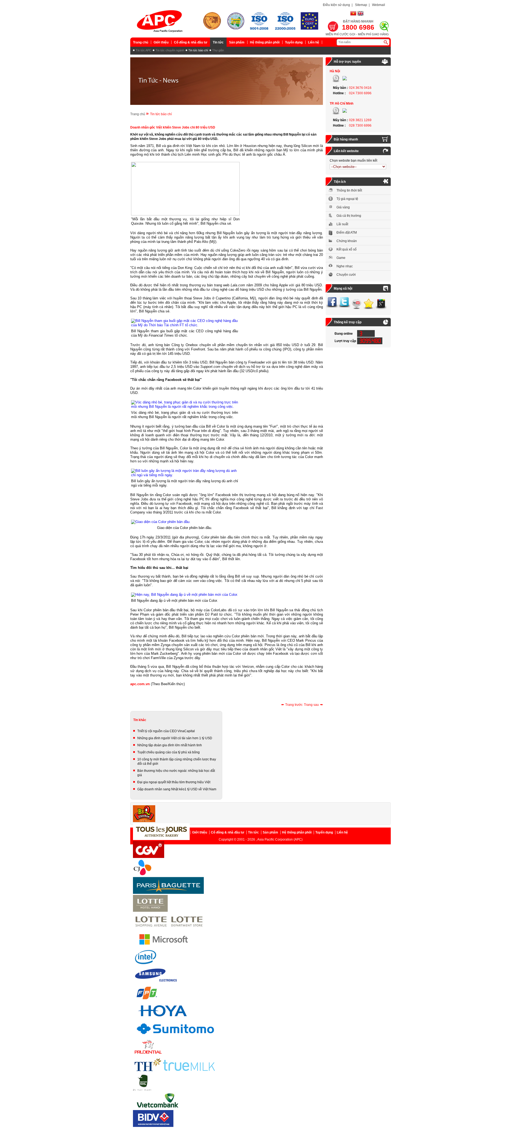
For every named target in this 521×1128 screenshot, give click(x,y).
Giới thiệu (161, 42)
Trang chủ (140, 42)
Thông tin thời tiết (349, 190)
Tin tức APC (143, 50)
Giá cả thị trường (348, 216)
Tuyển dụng (294, 42)
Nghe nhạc (344, 266)
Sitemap (361, 5)
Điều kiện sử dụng (336, 5)
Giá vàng (343, 207)
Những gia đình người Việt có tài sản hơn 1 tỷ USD (174, 738)
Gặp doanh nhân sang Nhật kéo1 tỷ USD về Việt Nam (176, 789)
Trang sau (311, 705)
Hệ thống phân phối (264, 42)
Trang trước (294, 705)
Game (340, 258)
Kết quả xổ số (346, 249)
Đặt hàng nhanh (346, 139)
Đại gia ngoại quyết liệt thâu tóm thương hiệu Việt (173, 782)
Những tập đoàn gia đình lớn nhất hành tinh (169, 745)
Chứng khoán (346, 241)
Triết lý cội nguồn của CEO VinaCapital (166, 731)
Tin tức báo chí (198, 50)
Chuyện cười (346, 275)
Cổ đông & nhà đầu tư (190, 42)
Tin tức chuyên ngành (169, 50)
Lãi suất (342, 224)
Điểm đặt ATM (346, 232)
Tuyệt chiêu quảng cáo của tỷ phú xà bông (168, 752)
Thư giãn (218, 50)
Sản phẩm (236, 42)
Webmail (378, 5)
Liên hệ (313, 42)
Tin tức (218, 42)
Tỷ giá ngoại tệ (347, 199)
